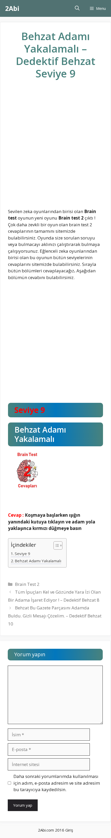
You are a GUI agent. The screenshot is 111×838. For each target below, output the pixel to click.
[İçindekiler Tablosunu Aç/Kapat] (55, 545)
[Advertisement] (55, 148)
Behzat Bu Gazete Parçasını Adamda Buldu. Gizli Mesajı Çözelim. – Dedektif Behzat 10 (54, 615)
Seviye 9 (22, 553)
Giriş (69, 830)
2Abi (12, 8)
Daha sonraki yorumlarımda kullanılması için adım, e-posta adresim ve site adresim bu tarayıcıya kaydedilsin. (56, 782)
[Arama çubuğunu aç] (77, 8)
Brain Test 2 (27, 584)
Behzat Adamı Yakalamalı (38, 560)
